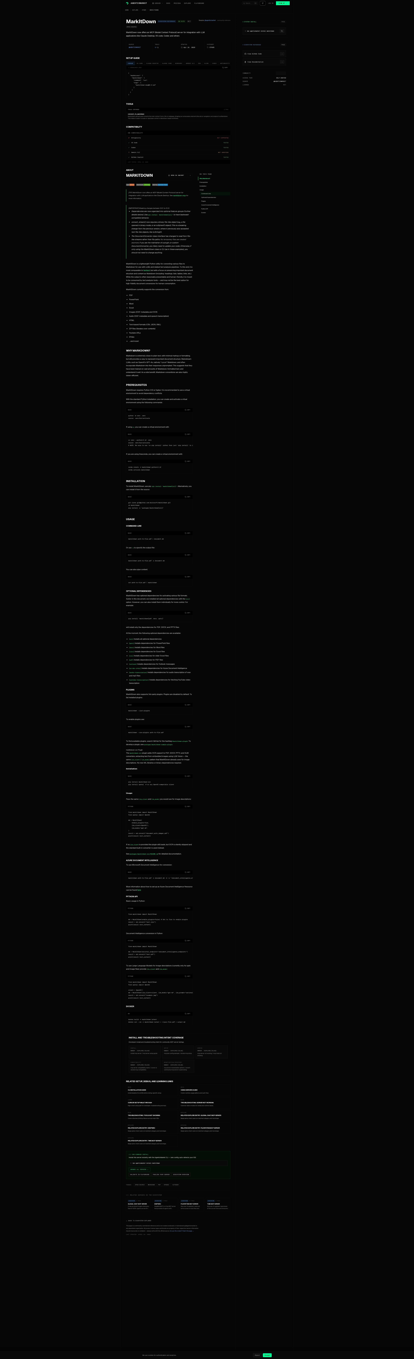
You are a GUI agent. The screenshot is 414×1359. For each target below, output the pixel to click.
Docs (168, 3)
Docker (203, 213)
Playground (199, 3)
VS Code (140, 63)
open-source (140, 1185)
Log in (270, 3)
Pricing (177, 3)
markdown (151, 1185)
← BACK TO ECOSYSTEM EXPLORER (138, 1221)
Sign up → (283, 3)
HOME (127, 10)
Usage (202, 190)
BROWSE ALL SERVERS (139, 1169)
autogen (175, 1185)
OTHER (144, 10)
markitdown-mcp (179, 195)
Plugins (203, 201)
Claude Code (167, 63)
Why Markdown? (205, 178)
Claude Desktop (152, 63)
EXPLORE (135, 10)
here (139, 890)
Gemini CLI (190, 63)
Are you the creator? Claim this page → (182, 1231)
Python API (204, 209)
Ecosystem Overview (181, 1174)
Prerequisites (204, 182)
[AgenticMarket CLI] (263, 3)
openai (166, 1185)
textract (146, 270)
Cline (206, 63)
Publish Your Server (161, 1174)
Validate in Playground (139, 1174)
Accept (267, 1355)
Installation (203, 186)
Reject (257, 1355)
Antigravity (225, 63)
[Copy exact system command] (282, 31)
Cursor (130, 63)
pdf (159, 1185)
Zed (199, 63)
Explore (187, 3)
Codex (214, 63)
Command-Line (206, 194)
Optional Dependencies (208, 197)
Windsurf (178, 63)
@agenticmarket (210, 20)
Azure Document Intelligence (210, 205)
